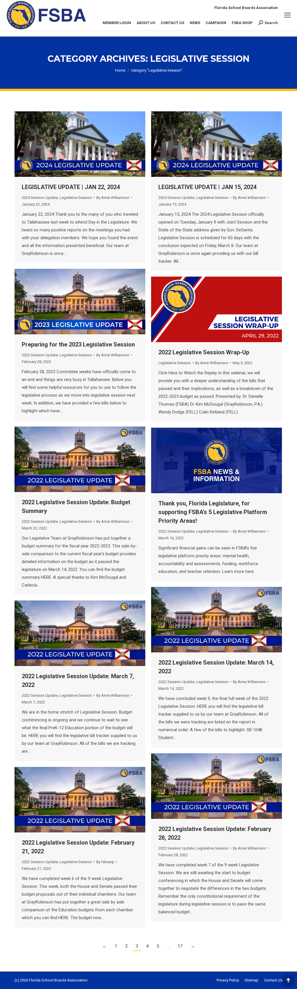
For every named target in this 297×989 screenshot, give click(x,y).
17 (180, 946)
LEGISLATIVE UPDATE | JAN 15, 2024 (207, 187)
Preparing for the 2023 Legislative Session (78, 344)
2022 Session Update (40, 521)
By (112, 197)
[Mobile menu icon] (287, 15)
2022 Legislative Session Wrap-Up (203, 352)
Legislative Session (75, 197)
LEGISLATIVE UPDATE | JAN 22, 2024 (71, 187)
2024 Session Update (40, 197)
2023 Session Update (40, 355)
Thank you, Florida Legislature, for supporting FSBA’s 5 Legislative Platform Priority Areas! (212, 512)
